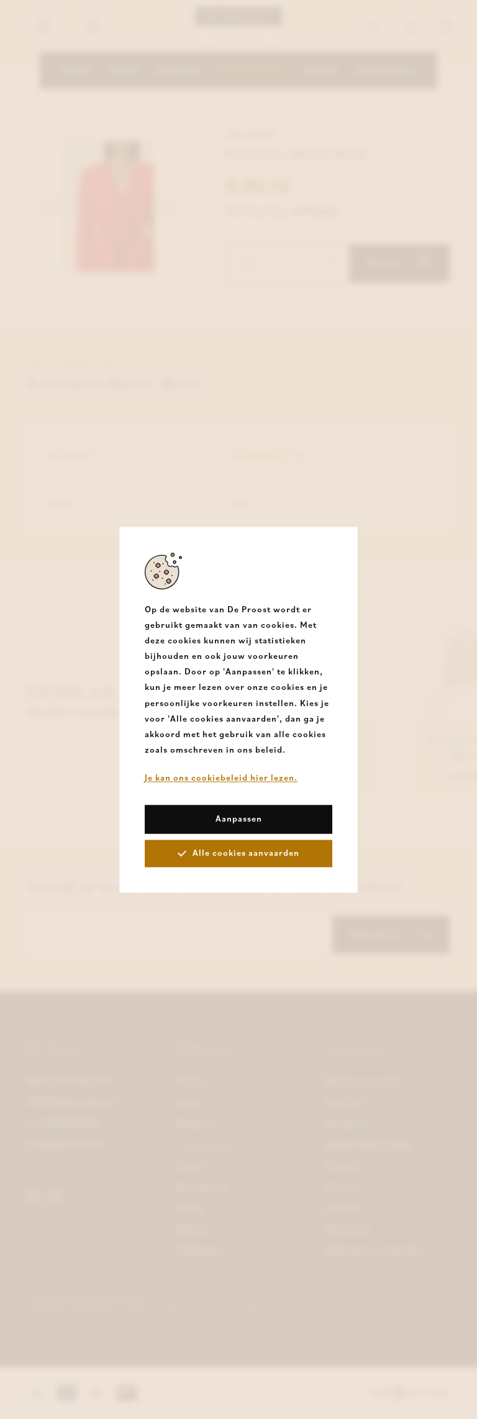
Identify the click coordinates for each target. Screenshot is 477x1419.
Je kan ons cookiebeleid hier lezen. (221, 778)
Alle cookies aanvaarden (246, 852)
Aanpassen (239, 818)
